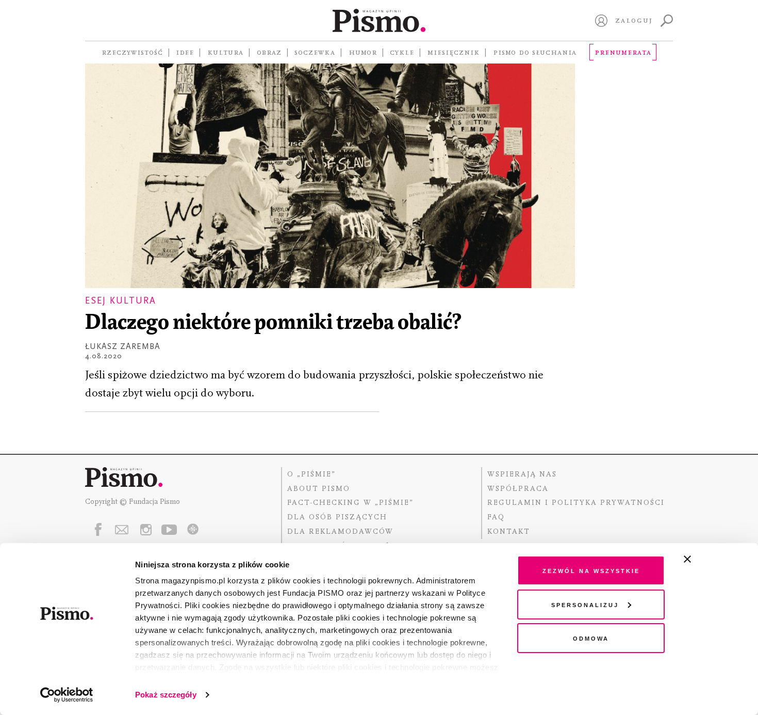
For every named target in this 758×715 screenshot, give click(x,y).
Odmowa (591, 637)
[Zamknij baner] (715, 559)
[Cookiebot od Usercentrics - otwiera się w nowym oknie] (67, 695)
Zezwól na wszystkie (591, 570)
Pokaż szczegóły (165, 694)
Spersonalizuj (585, 604)
